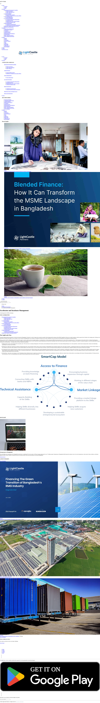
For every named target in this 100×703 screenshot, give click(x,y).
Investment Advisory (9, 20)
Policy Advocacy (9, 68)
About (3, 5)
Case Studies (6, 40)
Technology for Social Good (11, 24)
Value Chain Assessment (10, 67)
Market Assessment (9, 11)
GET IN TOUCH (5, 49)
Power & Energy (7, 34)
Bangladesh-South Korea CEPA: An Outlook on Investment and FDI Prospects (13, 577)
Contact (5, 7)
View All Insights (3, 637)
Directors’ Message (7, 41)
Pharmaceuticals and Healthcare (9, 33)
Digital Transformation (8, 23)
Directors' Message (7, 113)
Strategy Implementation (8, 16)
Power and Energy (7, 106)
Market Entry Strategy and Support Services (11, 26)
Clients (3, 47)
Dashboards (6, 43)
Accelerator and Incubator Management (12, 19)
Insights (3, 37)
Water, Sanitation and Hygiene (9, 36)
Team (5, 59)
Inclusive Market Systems (10, 14)
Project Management (9, 17)
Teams (5, 8)
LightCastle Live (7, 45)
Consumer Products (7, 31)
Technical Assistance (7, 13)
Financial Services (7, 32)
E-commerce (6, 30)
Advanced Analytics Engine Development (13, 25)
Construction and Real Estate (9, 28)
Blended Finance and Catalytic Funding (12, 21)
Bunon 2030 (6, 44)
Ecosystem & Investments (8, 18)
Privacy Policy (18, 701)
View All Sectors (7, 109)
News (5, 42)
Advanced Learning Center (10, 22)
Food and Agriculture (7, 99)
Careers (3, 48)
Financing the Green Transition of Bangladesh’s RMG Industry (10, 519)
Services (3, 9)
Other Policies (21, 701)
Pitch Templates (6, 46)
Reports (5, 39)
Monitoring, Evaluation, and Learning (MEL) (13, 15)
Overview (5, 6)
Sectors (3, 95)
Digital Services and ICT (8, 29)
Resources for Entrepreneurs (8, 93)
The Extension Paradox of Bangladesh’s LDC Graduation (9, 636)
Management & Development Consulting (11, 10)
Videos (5, 115)
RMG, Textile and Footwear (8, 35)
